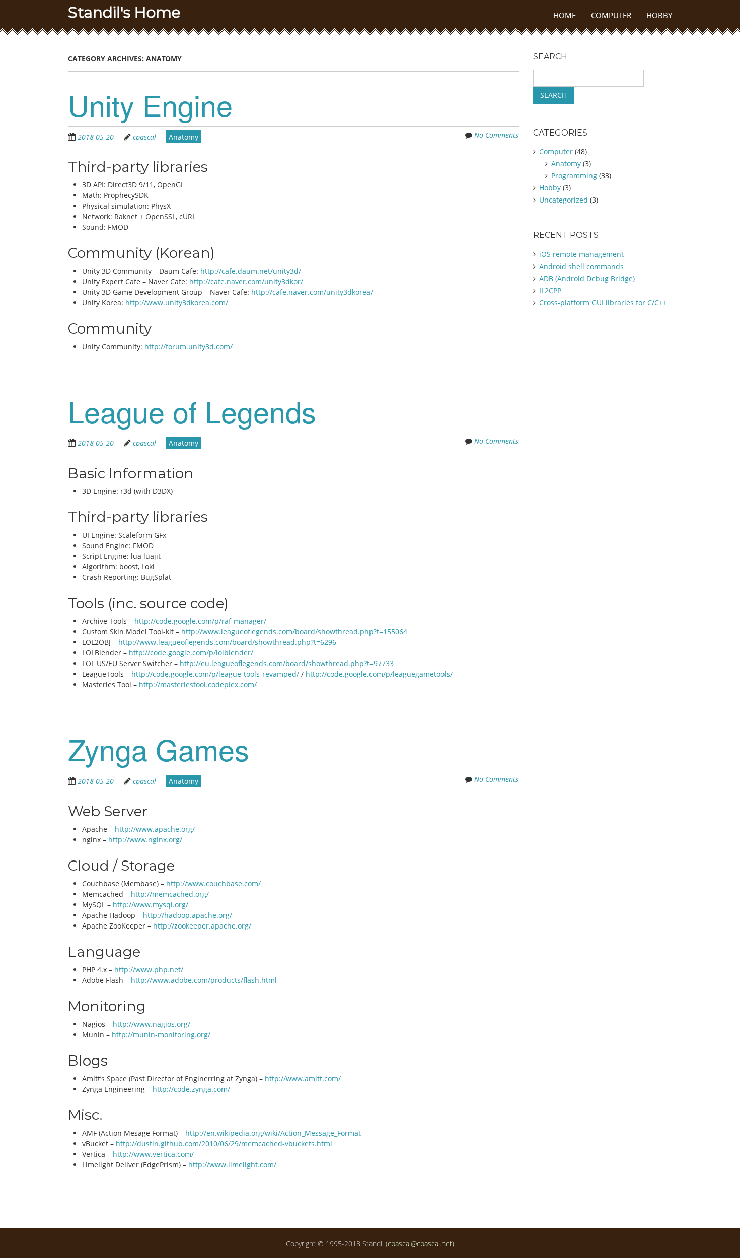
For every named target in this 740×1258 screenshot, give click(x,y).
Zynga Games (158, 748)
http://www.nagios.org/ (151, 1024)
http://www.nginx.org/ (145, 839)
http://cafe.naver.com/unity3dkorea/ (312, 292)
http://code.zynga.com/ (191, 1089)
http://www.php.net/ (148, 969)
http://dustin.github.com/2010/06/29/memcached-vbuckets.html (224, 1143)
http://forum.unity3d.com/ (188, 346)
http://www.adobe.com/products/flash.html (204, 980)
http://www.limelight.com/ (232, 1164)
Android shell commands (581, 266)
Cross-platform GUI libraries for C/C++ (603, 302)
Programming (574, 175)
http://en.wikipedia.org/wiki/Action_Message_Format (273, 1133)
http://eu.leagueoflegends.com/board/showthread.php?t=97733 (287, 663)
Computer (611, 15)
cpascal (144, 137)
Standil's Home (124, 12)
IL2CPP (550, 290)
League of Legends (192, 410)
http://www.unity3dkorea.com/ (176, 302)
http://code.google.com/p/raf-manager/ (200, 621)
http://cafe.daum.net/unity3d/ (250, 271)
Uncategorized (563, 200)
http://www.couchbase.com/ (213, 883)
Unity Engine (150, 104)
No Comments (496, 135)
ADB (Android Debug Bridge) (587, 278)
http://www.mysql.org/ (150, 904)
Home (564, 15)
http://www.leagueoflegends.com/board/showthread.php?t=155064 (294, 631)
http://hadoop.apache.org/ (187, 915)
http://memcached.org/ (170, 894)
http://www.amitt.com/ (303, 1078)
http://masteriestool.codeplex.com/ (198, 684)
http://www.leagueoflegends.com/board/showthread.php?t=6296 (227, 642)
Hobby (659, 15)
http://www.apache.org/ (155, 829)
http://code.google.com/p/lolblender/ (191, 652)
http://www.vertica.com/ (153, 1154)
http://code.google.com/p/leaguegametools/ (379, 674)
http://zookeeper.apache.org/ (202, 926)
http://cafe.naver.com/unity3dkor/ (246, 281)
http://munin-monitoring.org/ (161, 1034)
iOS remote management (581, 254)
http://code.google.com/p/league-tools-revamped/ (215, 674)
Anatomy (183, 137)
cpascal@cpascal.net (420, 1243)
